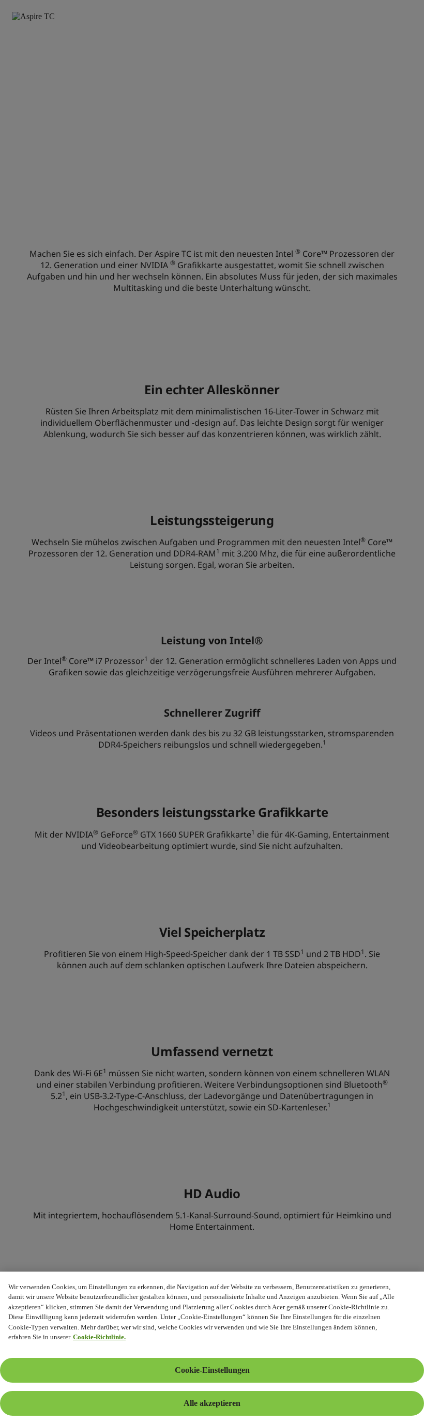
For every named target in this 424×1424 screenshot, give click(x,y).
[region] (212, 1348)
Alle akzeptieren (212, 1403)
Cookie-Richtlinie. (99, 1337)
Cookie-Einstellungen (212, 1370)
